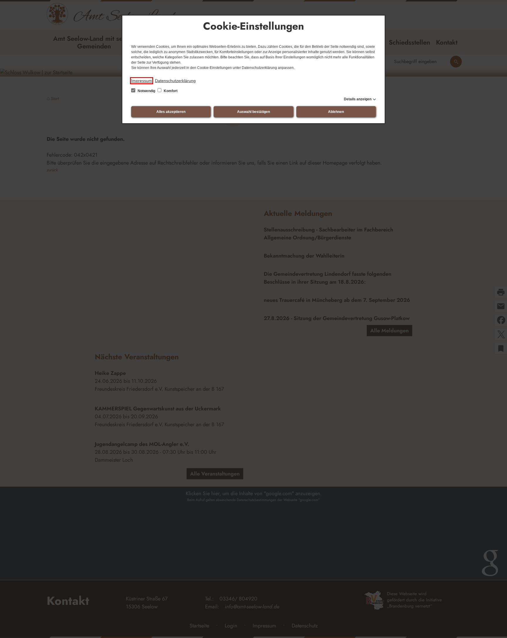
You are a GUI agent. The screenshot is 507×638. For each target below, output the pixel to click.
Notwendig (146, 91)
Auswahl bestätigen (253, 112)
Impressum (141, 80)
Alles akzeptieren (170, 112)
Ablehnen (336, 112)
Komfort (170, 91)
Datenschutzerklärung (175, 80)
